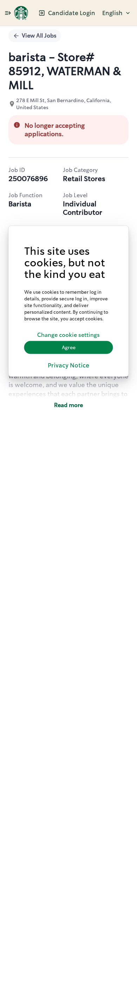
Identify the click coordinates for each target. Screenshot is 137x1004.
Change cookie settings (68, 335)
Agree (69, 347)
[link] (21, 13)
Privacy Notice (68, 365)
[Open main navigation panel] (7, 13)
